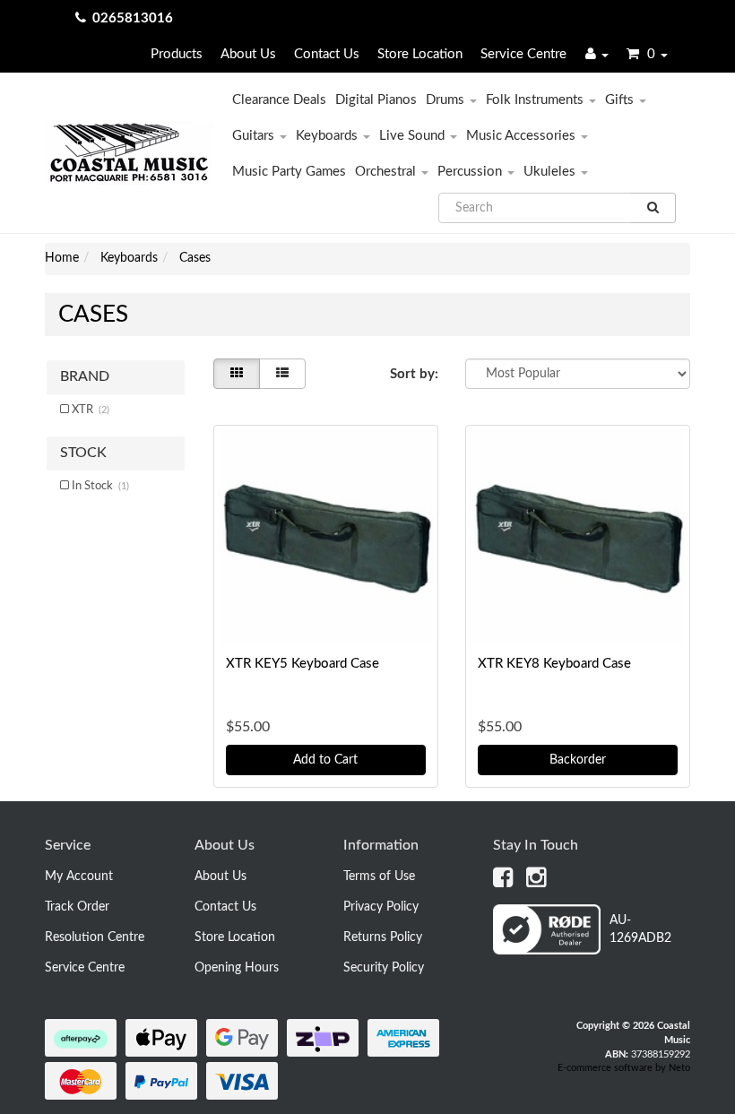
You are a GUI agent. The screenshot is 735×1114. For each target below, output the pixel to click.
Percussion (471, 171)
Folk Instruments (536, 100)
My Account (79, 876)
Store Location (420, 54)
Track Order (77, 907)
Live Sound (413, 135)
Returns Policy (382, 937)
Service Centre (523, 54)
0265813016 (132, 18)
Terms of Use (379, 876)
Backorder (577, 760)
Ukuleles (551, 171)
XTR (90, 410)
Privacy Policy (381, 907)
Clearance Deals (279, 100)
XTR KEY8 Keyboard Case (554, 663)
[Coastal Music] (128, 153)
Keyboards (328, 135)
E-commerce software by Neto (624, 1068)
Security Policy (383, 968)
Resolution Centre (94, 937)
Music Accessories (522, 135)
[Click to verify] (591, 951)
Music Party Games (289, 171)
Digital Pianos (376, 100)
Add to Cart (325, 760)
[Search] (653, 208)
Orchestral (387, 171)
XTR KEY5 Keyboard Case (302, 663)
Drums (447, 100)
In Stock (100, 486)
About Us (248, 54)
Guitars (255, 135)
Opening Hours (237, 968)
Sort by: (414, 374)
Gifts (621, 100)
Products (177, 54)
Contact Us (326, 54)
